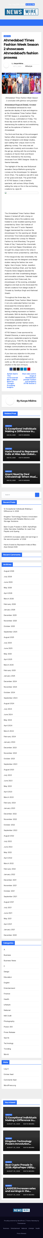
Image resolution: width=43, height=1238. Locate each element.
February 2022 (10, 869)
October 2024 (9, 692)
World (6, 1054)
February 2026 (10, 604)
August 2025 (9, 637)
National (7, 1010)
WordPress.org (10, 1085)
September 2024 (10, 698)
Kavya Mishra (18, 63)
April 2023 (8, 792)
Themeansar (21, 1223)
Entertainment (9, 988)
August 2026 (9, 571)
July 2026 (8, 577)
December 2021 (10, 880)
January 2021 (9, 930)
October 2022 (9, 825)
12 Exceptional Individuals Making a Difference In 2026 (20, 431)
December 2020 (10, 935)
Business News (10, 961)
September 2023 (10, 764)
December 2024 (10, 681)
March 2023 (9, 797)
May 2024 (8, 720)
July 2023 (8, 775)
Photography (9, 1021)
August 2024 (9, 703)
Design (6, 972)
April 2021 (8, 924)
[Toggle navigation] (23, 22)
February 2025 (10, 670)
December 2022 (10, 814)
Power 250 (8, 1027)
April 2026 (8, 593)
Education (8, 977)
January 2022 (9, 874)
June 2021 (8, 913)
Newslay (34, 1220)
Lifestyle (7, 36)
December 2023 (10, 748)
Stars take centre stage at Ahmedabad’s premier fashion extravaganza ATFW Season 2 (29, 378)
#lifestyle (28, 66)
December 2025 (10, 615)
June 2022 (8, 847)
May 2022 (8, 852)
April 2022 (8, 858)
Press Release (9, 1032)
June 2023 (8, 781)
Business (7, 955)
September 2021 (10, 896)
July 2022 (8, 841)
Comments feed (10, 1080)
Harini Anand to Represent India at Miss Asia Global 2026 (21, 454)
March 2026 (9, 599)
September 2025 (10, 632)
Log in (6, 1069)
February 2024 (10, 736)
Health (6, 999)
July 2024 (8, 709)
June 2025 (8, 648)
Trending (7, 1049)
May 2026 (8, 588)
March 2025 (9, 665)
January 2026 (9, 610)
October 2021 (9, 891)
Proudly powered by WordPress (14, 1220)
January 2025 (9, 676)
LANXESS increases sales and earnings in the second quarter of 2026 (20, 1191)
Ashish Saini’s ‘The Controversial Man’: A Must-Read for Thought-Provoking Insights (12, 380)
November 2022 (10, 819)
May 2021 (8, 918)
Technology (8, 1043)
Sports (6, 1038)
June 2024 (8, 714)
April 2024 (8, 725)
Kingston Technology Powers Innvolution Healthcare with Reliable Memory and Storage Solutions (20, 519)
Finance (7, 994)
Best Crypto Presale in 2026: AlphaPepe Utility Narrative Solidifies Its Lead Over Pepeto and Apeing (20, 529)
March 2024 (9, 731)
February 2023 (10, 803)
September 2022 (10, 830)
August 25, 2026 (13, 1124)
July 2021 (8, 907)
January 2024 (9, 742)
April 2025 (8, 659)
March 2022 (9, 863)
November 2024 (10, 687)
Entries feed (8, 1074)
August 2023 (9, 770)
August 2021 (9, 902)
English (6, 983)
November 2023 (10, 753)
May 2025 (8, 654)
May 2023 (8, 786)
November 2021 (10, 885)
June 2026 (8, 582)
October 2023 (9, 759)
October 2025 (9, 626)
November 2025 (10, 621)
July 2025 (8, 643)
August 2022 (9, 836)
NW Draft (7, 1016)
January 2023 (9, 808)
